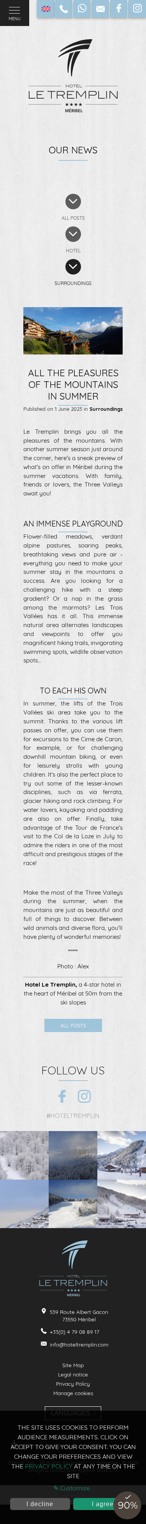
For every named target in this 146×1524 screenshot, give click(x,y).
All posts (73, 1025)
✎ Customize (71, 1488)
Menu (15, 18)
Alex (83, 966)
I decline (39, 1504)
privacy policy (48, 1466)
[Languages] (46, 8)
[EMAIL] (100, 8)
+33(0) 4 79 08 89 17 (74, 1331)
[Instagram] (137, 9)
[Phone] (63, 8)
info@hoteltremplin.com (79, 1344)
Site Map (73, 1365)
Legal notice (73, 1374)
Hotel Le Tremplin (50, 984)
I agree (103, 1504)
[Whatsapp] (82, 9)
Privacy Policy (73, 1383)
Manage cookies (73, 1393)
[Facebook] (118, 9)
